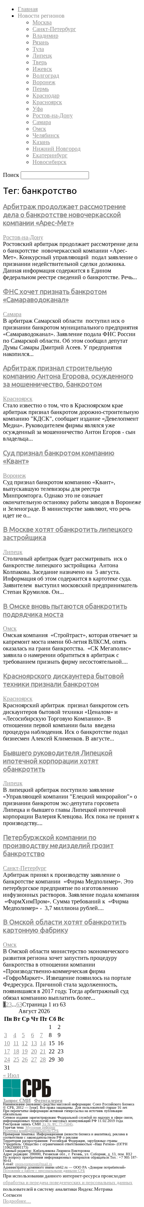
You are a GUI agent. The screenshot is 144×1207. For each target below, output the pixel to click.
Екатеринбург (50, 155)
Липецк (42, 55)
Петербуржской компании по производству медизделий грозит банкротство (58, 846)
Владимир (45, 36)
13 (34, 1043)
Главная (28, 9)
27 (34, 1059)
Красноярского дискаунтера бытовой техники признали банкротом (63, 680)
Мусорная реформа (40, 1127)
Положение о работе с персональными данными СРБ (44, 1171)
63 (19, 1004)
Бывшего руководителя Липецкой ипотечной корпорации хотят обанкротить (58, 761)
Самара (41, 122)
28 (43, 1059)
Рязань (40, 42)
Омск (39, 129)
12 (25, 1043)
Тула (38, 49)
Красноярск (47, 102)
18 (16, 1051)
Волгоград (45, 75)
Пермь (40, 89)
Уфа (37, 109)
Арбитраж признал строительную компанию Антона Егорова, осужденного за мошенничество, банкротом (68, 376)
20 (34, 1051)
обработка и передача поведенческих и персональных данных (68, 1182)
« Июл (11, 1075)
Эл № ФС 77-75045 (57, 1124)
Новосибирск (49, 162)
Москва (42, 22)
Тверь (39, 62)
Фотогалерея (48, 1100)
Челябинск (45, 135)
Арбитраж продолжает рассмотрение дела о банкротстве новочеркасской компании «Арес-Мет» (64, 215)
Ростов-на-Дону (52, 115)
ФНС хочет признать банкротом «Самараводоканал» (55, 296)
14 (43, 1043)
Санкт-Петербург (54, 29)
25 (16, 1059)
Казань (41, 142)
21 (43, 1051)
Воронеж (43, 82)
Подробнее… (17, 1201)
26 (25, 1059)
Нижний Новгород (56, 149)
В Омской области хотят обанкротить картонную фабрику (64, 926)
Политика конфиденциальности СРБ (31, 1131)
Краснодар (45, 95)
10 (7, 1043)
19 (25, 1051)
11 (16, 1043)
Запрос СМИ (17, 1100)
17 (7, 1051)
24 (7, 1059)
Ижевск (42, 69)
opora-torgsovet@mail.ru (33, 1164)
